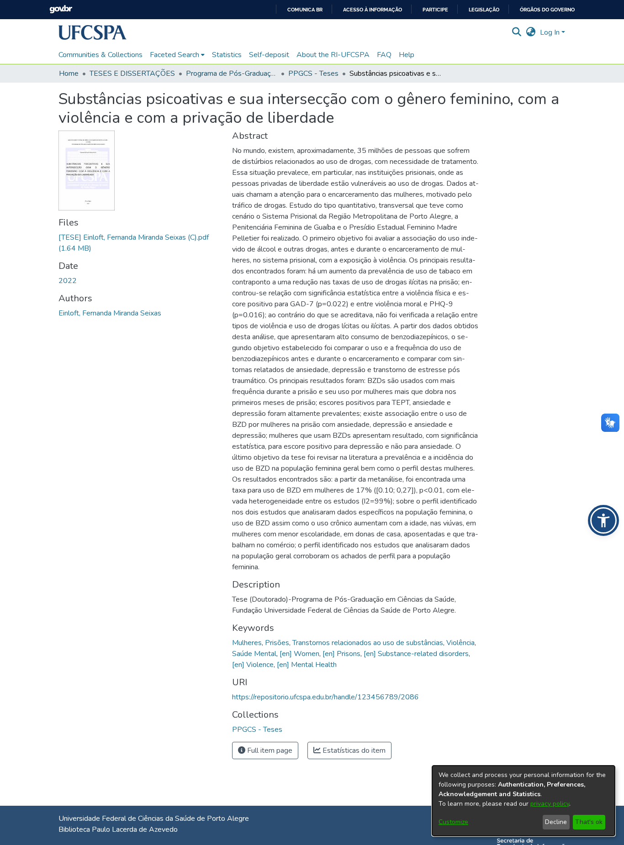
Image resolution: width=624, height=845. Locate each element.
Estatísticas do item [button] (353, 750)
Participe (435, 10)
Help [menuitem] (406, 55)
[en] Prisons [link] (341, 654)
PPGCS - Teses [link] (313, 73)
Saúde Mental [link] (254, 654)
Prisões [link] (277, 643)
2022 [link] (67, 281)
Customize (453, 822)
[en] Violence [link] (253, 665)
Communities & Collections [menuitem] (100, 55)
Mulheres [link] (247, 643)
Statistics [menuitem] (227, 55)
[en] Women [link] (299, 654)
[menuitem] (177, 55)
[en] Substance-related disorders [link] (416, 654)
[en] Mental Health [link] (307, 665)
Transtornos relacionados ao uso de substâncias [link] (367, 643)
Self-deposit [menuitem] (269, 55)
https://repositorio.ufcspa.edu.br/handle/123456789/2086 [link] (325, 697)
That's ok (589, 822)
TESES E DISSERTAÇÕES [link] (132, 73)
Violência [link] (460, 643)
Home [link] (69, 73)
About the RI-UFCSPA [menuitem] (333, 55)
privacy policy (549, 803)
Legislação (484, 10)
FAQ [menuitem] (384, 55)
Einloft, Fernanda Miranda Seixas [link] (109, 313)
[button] (92, 32)
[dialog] (523, 801)
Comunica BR (305, 10)
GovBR (60, 9)
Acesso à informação (372, 10)
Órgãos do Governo (547, 10)
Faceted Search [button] (174, 55)
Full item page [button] (268, 750)
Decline (556, 822)
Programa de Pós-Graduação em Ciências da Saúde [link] (231, 73)
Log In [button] (550, 32)
